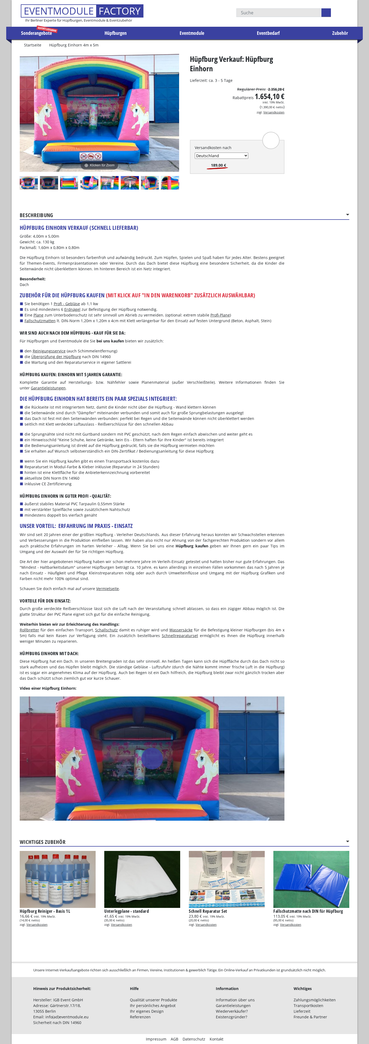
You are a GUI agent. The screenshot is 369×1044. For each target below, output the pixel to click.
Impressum (156, 1039)
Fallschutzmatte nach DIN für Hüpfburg (308, 911)
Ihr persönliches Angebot (153, 1005)
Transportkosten (308, 1005)
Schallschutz (106, 629)
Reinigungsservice (49, 350)
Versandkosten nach (213, 147)
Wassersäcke (181, 629)
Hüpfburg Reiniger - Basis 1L (45, 911)
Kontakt (216, 1039)
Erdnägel (72, 309)
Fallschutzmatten (40, 320)
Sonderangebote (36, 33)
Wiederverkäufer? (232, 1011)
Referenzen (140, 1016)
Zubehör (340, 33)
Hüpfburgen (116, 33)
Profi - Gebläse (67, 303)
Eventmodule (192, 33)
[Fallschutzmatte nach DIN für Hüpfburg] (311, 879)
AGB (174, 1039)
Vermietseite (107, 588)
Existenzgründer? (231, 1016)
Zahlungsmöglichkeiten (315, 999)
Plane (38, 315)
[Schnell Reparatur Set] (227, 879)
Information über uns (235, 999)
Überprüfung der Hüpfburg (56, 356)
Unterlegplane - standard (126, 911)
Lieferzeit (302, 1011)
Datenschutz (194, 1039)
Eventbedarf (268, 33)
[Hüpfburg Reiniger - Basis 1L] (58, 879)
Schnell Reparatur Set (208, 911)
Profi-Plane (220, 315)
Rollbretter (29, 629)
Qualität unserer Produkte (153, 999)
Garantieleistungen (48, 387)
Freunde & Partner (310, 1016)
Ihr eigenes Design (147, 1011)
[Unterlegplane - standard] (142, 879)
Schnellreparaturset (180, 635)
